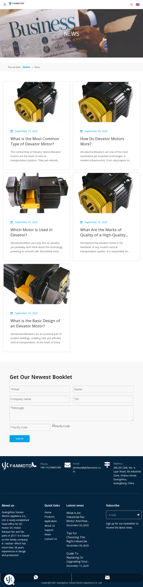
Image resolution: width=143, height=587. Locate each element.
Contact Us (50, 539)
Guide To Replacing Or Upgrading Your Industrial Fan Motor (77, 561)
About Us (49, 525)
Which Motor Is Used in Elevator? (31, 232)
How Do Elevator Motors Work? (102, 141)
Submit (20, 438)
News (47, 534)
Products (49, 516)
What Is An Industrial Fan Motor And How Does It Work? (76, 519)
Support (48, 530)
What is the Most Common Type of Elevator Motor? (34, 141)
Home (47, 512)
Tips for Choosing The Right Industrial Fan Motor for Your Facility (76, 541)
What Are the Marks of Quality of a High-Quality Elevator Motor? (102, 232)
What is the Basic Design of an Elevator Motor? (35, 323)
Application (50, 521)
